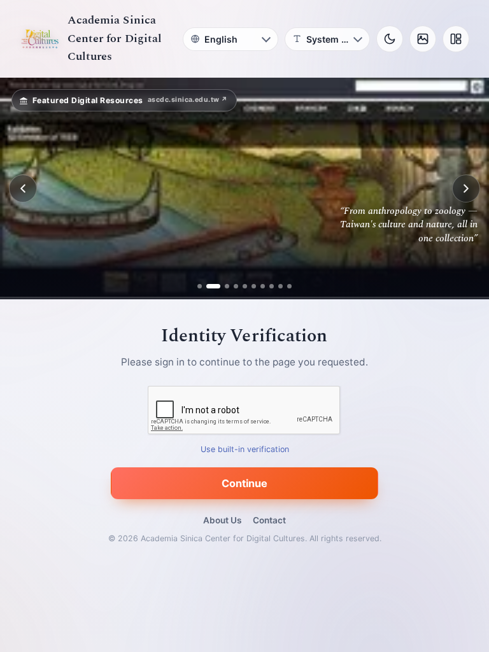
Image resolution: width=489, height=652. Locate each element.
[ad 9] (280, 286)
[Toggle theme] (389, 38)
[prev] (23, 188)
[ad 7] (262, 286)
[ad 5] (245, 286)
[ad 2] (208, 286)
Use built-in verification (245, 450)
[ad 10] (289, 286)
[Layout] (456, 38)
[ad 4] (236, 286)
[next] (466, 188)
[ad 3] (222, 286)
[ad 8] (271, 286)
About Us (222, 520)
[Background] (422, 38)
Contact (269, 520)
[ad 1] (199, 286)
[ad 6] (254, 286)
